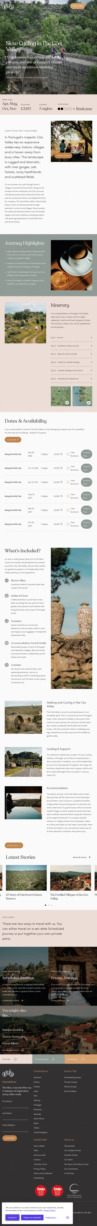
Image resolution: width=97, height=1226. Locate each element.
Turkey (36, 1128)
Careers (37, 1159)
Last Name (7, 1113)
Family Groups (70, 1086)
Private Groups (70, 1082)
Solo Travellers (70, 1091)
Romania (38, 1109)
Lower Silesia (10, 1043)
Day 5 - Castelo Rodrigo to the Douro (67, 370)
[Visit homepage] (8, 6)
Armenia (37, 1077)
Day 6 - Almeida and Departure (64, 378)
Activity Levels (40, 1155)
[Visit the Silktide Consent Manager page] (67, 1217)
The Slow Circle (40, 1164)
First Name (7, 1101)
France (37, 1082)
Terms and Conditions (43, 1173)
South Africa (39, 1118)
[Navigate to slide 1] (45, 905)
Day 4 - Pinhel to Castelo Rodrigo (65, 362)
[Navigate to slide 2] (48, 905)
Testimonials (69, 1146)
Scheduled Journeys (72, 1077)
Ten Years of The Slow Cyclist (76, 1164)
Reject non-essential (32, 1217)
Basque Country (12, 1030)
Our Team (68, 1159)
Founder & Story (71, 1155)
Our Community (71, 1169)
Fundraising (39, 1178)
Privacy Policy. (50, 1210)
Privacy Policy (40, 1169)
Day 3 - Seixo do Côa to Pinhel (64, 354)
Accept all (12, 1217)
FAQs (36, 1150)
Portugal (37, 1105)
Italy (35, 1095)
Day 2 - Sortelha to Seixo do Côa (65, 346)
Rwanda (37, 1114)
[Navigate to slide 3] (51, 905)
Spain (36, 1123)
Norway (37, 1100)
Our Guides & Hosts (72, 1150)
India (36, 1091)
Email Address (9, 1125)
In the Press (69, 1173)
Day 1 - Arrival (57, 337)
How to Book (39, 1146)
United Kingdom (41, 1132)
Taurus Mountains (14, 1037)
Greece (37, 1086)
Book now (84, 108)
